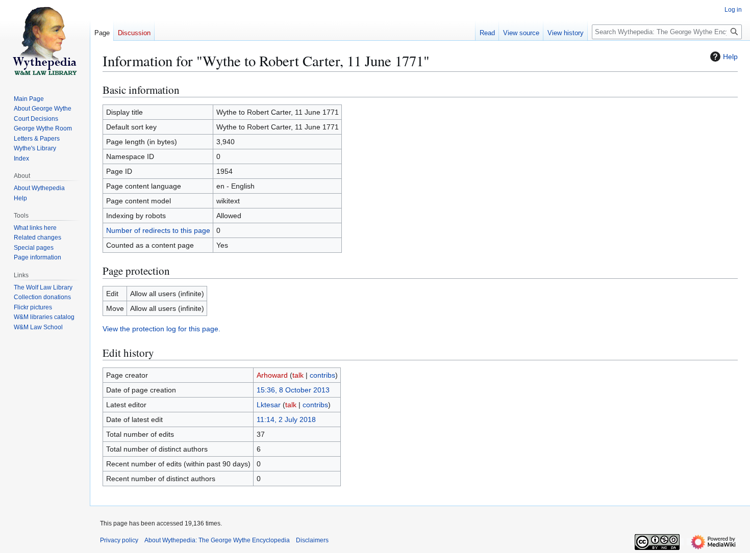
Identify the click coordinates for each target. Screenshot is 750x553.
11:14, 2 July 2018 (286, 419)
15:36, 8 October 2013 (293, 390)
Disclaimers (312, 540)
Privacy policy (119, 540)
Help (730, 56)
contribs (322, 375)
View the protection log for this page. (161, 329)
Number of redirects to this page (158, 230)
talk (298, 375)
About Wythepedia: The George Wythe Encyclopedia (217, 540)
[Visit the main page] (45, 41)
